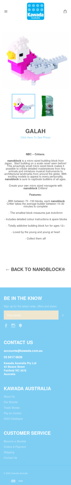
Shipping (9, 452)
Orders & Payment (15, 447)
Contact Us (10, 458)
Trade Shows (12, 407)
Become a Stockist (15, 441)
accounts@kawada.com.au (23, 350)
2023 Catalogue (13, 418)
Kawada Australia (19, 473)
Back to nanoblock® (37, 269)
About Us (9, 396)
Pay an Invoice (12, 413)
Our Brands (11, 402)
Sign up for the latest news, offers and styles (30, 306)
